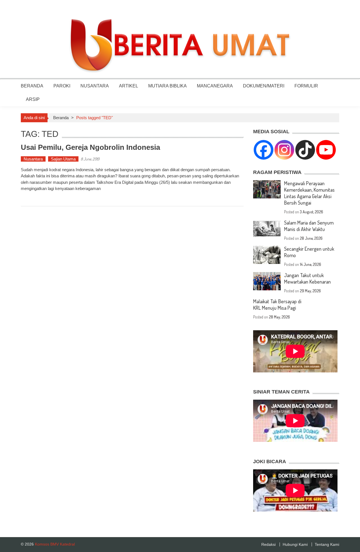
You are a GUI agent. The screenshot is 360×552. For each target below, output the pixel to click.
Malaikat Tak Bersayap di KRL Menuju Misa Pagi (277, 304)
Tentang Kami (327, 544)
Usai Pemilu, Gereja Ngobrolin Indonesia (90, 147)
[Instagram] (284, 150)
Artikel (128, 85)
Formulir (306, 85)
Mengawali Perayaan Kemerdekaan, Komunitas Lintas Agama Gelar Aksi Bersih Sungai (309, 193)
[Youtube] (326, 150)
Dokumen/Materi (263, 85)
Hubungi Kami (295, 544)
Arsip (33, 99)
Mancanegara (215, 85)
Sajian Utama (63, 159)
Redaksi (268, 544)
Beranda (32, 85)
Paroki (61, 85)
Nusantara (94, 85)
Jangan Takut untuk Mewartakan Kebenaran (307, 278)
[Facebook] (263, 150)
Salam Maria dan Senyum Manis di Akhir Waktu (309, 226)
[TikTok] (305, 150)
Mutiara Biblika (167, 85)
